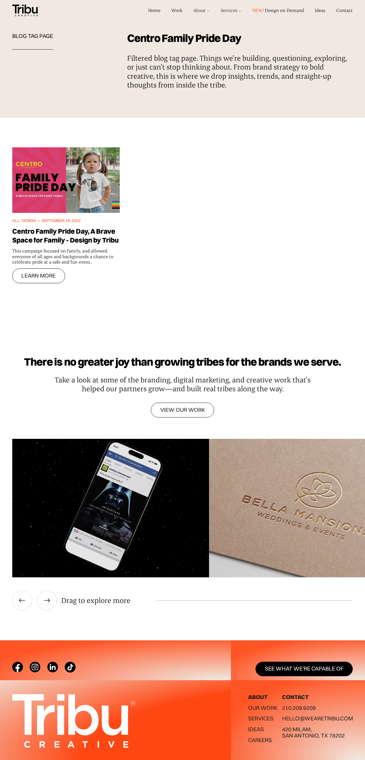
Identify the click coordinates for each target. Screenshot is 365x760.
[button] (201, 10)
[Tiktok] (70, 667)
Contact (344, 10)
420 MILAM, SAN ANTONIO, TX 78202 (313, 732)
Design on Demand (278, 10)
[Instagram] (35, 667)
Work (176, 10)
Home (154, 10)
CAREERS (260, 740)
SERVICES (260, 718)
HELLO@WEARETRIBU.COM (317, 718)
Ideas (320, 10)
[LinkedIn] (52, 667)
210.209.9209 (299, 707)
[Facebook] (17, 667)
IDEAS (256, 729)
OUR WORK (262, 707)
